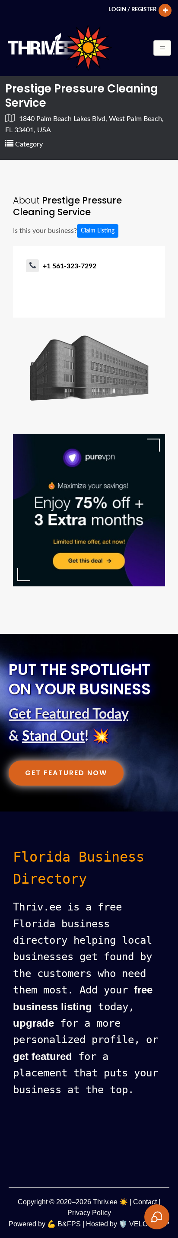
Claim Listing (97, 231)
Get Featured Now (66, 773)
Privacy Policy (89, 1212)
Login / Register (132, 9)
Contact (145, 1202)
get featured (42, 1056)
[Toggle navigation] (162, 48)
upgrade (33, 1023)
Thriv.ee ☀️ (110, 1202)
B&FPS (69, 1224)
